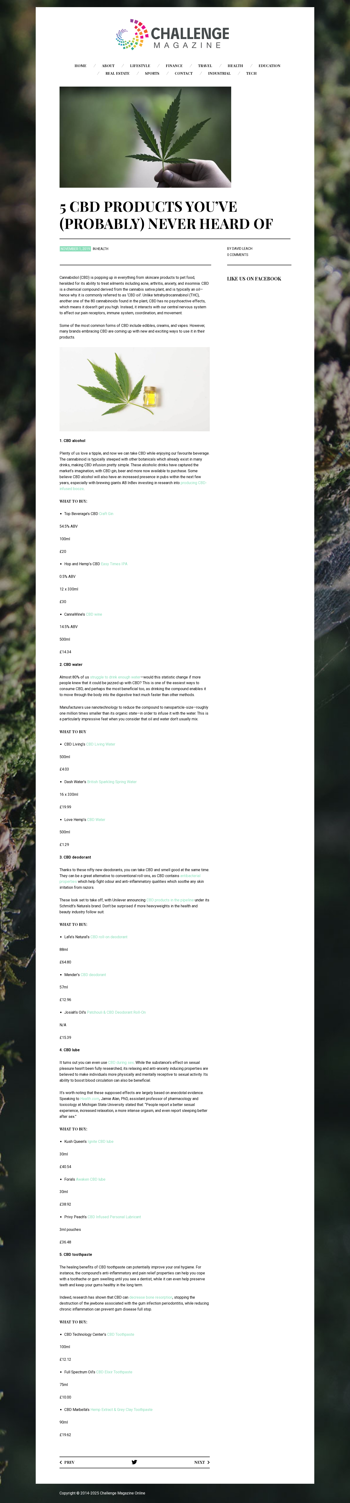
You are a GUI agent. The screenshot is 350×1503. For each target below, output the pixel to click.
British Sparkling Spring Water (112, 782)
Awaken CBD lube (90, 1179)
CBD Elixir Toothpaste (114, 1372)
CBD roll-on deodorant (108, 937)
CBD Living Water (100, 744)
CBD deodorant (93, 975)
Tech (251, 73)
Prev (69, 1462)
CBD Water (96, 819)
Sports (152, 73)
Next (199, 1462)
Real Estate (117, 73)
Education (269, 65)
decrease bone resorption (150, 1297)
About (108, 65)
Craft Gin (106, 513)
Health (235, 65)
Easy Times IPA (114, 564)
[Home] (175, 34)
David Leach (242, 248)
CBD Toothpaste (120, 1334)
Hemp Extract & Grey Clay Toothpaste (121, 1409)
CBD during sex (121, 1062)
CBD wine (94, 614)
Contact (184, 73)
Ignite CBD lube (101, 1141)
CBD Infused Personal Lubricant (114, 1217)
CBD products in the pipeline (170, 900)
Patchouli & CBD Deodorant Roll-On (116, 1012)
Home (80, 65)
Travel (205, 65)
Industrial (219, 73)
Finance (174, 65)
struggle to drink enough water (115, 677)
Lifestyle (140, 65)
